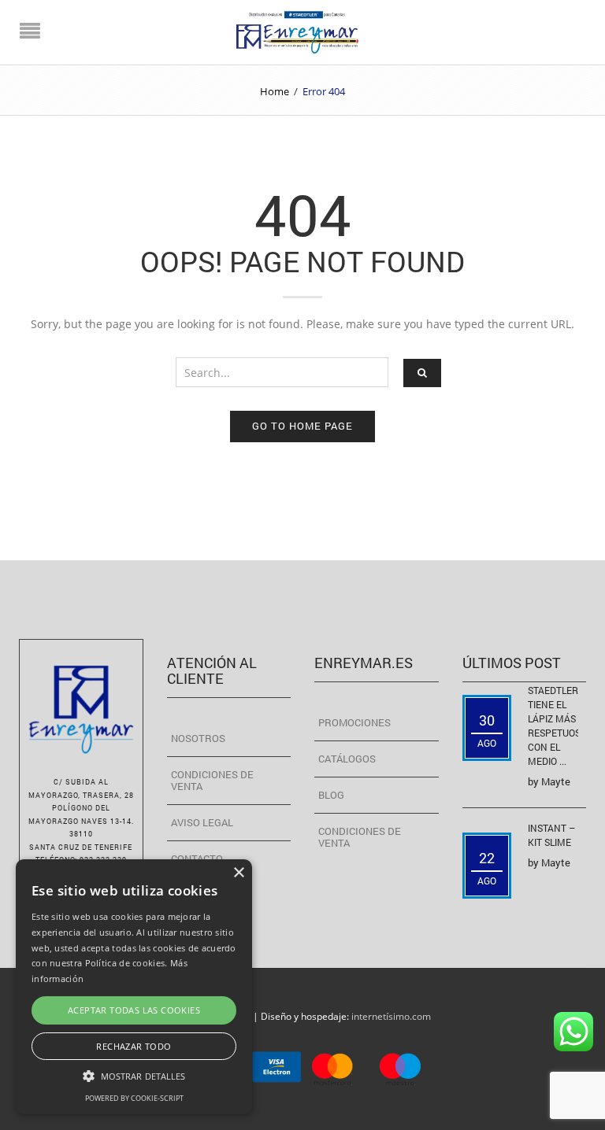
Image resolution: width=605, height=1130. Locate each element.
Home (274, 91)
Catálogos (347, 758)
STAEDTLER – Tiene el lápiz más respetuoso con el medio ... (557, 725)
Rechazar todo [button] (133, 1046)
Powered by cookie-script (134, 1098)
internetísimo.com (391, 1016)
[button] (134, 1075)
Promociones (354, 722)
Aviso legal (202, 822)
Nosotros (198, 738)
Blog (331, 794)
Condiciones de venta (212, 780)
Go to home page (302, 425)
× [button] (238, 873)
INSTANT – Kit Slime (551, 835)
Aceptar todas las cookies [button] (134, 1010)
